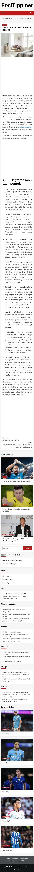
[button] (3, 13)
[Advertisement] (17, 76)
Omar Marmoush (7, 579)
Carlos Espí (6, 821)
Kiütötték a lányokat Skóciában (11, 632)
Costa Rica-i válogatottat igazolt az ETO (14, 594)
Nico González (6, 576)
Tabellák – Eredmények (9, 563)
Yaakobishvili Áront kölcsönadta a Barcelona (15, 672)
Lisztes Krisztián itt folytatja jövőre (12, 661)
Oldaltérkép (12, 861)
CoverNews (26, 867)
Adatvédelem (22, 861)
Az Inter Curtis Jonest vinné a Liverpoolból (15, 692)
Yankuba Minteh (7, 850)
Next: (17, 445)
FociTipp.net (17, 5)
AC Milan (10, 534)
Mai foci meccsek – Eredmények (12, 560)
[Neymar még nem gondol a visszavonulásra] (17, 468)
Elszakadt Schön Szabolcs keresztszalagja (15, 596)
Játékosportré (6, 729)
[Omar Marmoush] (17, 750)
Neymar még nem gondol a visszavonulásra (16, 481)
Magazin (5, 25)
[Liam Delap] (17, 779)
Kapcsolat (15, 858)
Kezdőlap (8, 858)
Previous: (10, 439)
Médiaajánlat (24, 858)
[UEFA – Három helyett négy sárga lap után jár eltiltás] (17, 496)
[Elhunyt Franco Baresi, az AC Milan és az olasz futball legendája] (17, 526)
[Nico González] (17, 720)
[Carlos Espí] (17, 808)
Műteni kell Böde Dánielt (9, 598)
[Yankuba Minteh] (17, 837)
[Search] (31, 12)
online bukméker (26, 127)
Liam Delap (5, 583)
